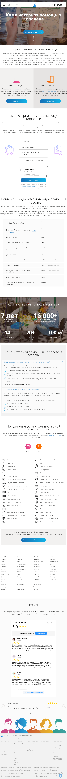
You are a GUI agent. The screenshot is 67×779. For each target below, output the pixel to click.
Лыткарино (20, 577)
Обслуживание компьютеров (30, 749)
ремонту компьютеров (49, 91)
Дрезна (3, 579)
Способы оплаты (43, 745)
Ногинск (36, 556)
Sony (15, 756)
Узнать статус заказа (44, 741)
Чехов (51, 564)
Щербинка (53, 569)
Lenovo (15, 755)
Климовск (19, 559)
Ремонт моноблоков (5, 747)
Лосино (19, 574)
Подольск (36, 569)
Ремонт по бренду (18, 741)
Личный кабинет (20, 1)
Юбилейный (53, 579)
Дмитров (3, 572)
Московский (20, 584)
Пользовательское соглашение (29, 186)
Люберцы (19, 579)
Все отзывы (33, 714)
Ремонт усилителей (5, 751)
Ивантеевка (4, 589)
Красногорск (20, 566)
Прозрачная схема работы (59, 747)
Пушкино (36, 572)
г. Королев (61, 1)
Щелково (52, 566)
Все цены (33, 292)
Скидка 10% (14, 5)
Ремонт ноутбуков (5, 741)
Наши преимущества (58, 745)
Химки (51, 556)
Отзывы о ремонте (57, 743)
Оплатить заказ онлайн (7, 1)
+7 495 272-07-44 (57, 5)
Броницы (3, 561)
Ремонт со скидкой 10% (32, 741)
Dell (15, 760)
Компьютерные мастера (58, 751)
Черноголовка (54, 561)
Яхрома (52, 582)
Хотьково (52, 559)
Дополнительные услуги (19, 743)
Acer (15, 745)
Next (64, 706)
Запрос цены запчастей (32, 745)
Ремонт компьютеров (6, 743)
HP (14, 753)
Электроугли (53, 577)
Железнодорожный (6, 582)
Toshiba (15, 758)
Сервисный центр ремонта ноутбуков (57, 758)
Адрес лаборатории (57, 741)
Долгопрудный (5, 574)
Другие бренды (4, 775)
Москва (19, 582)
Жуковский (3, 584)
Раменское (36, 574)
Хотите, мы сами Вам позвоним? (33, 540)
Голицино (3, 566)
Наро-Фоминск (21, 589)
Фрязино (36, 589)
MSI (15, 751)
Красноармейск (21, 564)
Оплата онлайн (43, 747)
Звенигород (4, 587)
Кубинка (19, 572)
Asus (15, 749)
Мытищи (19, 587)
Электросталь (53, 574)
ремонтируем (18, 89)
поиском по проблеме (54, 435)
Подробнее (16, 101)
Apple (15, 747)
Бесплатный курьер (31, 743)
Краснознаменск (21, 569)
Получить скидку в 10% (33, 32)
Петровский (37, 566)
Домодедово (4, 577)
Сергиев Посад (38, 577)
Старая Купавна (38, 584)
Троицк (35, 587)
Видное (3, 564)
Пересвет (36, 564)
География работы (57, 749)
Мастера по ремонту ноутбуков (57, 755)
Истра (19, 556)
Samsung (16, 762)
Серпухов (36, 579)
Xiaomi (15, 764)
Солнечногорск (38, 582)
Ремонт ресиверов (5, 749)
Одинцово (36, 559)
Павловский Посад (38, 561)
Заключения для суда (32, 747)
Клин (18, 561)
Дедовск (3, 569)
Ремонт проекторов (5, 745)
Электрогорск (53, 572)
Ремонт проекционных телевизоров (6, 753)
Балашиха (3, 559)
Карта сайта (3, 773)
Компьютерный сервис (58, 753)
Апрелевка (4, 556)
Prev (3, 706)
